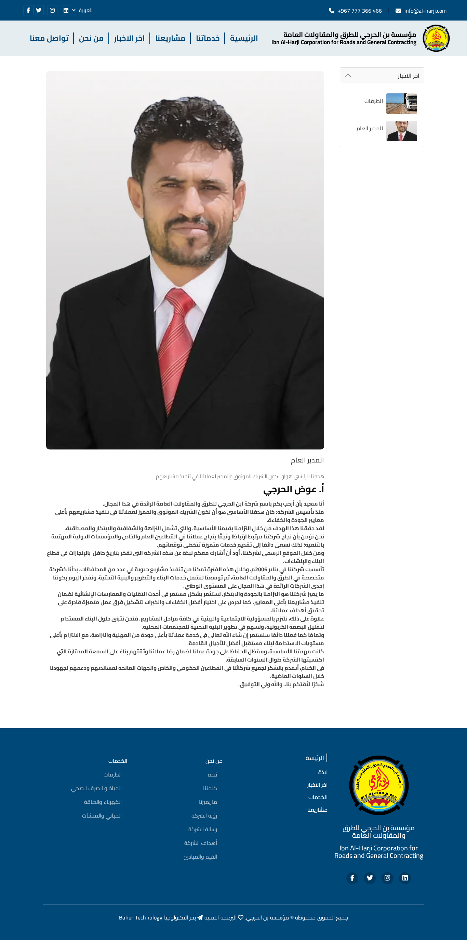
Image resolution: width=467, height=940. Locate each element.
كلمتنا (210, 788)
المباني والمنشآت (102, 815)
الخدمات (117, 761)
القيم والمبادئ (200, 856)
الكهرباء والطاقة (103, 802)
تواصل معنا (49, 38)
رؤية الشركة (204, 815)
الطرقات (113, 774)
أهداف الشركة (200, 843)
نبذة (212, 774)
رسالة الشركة (202, 829)
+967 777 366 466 (360, 10)
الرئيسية (244, 38)
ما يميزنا (208, 802)
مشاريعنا (170, 38)
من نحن (91, 38)
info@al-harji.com (425, 10)
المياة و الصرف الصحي (96, 788)
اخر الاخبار (129, 38)
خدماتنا (208, 38)
